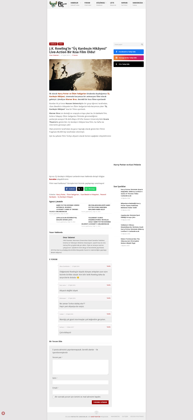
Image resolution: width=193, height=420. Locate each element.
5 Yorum (75, 55)
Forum (88, 4)
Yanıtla (108, 266)
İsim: (54, 378)
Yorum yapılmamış (54, 213)
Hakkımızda (138, 4)
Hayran (124, 4)
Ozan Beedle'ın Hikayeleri (90, 195)
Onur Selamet (54, 55)
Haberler (75, 4)
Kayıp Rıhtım (95, 416)
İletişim (125, 416)
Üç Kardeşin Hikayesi (65, 197)
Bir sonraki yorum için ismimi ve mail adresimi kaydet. (78, 397)
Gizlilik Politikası (137, 416)
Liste (113, 4)
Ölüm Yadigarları (73, 195)
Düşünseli (100, 4)
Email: (55, 388)
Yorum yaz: (57, 357)
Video (61, 44)
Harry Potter (60, 195)
